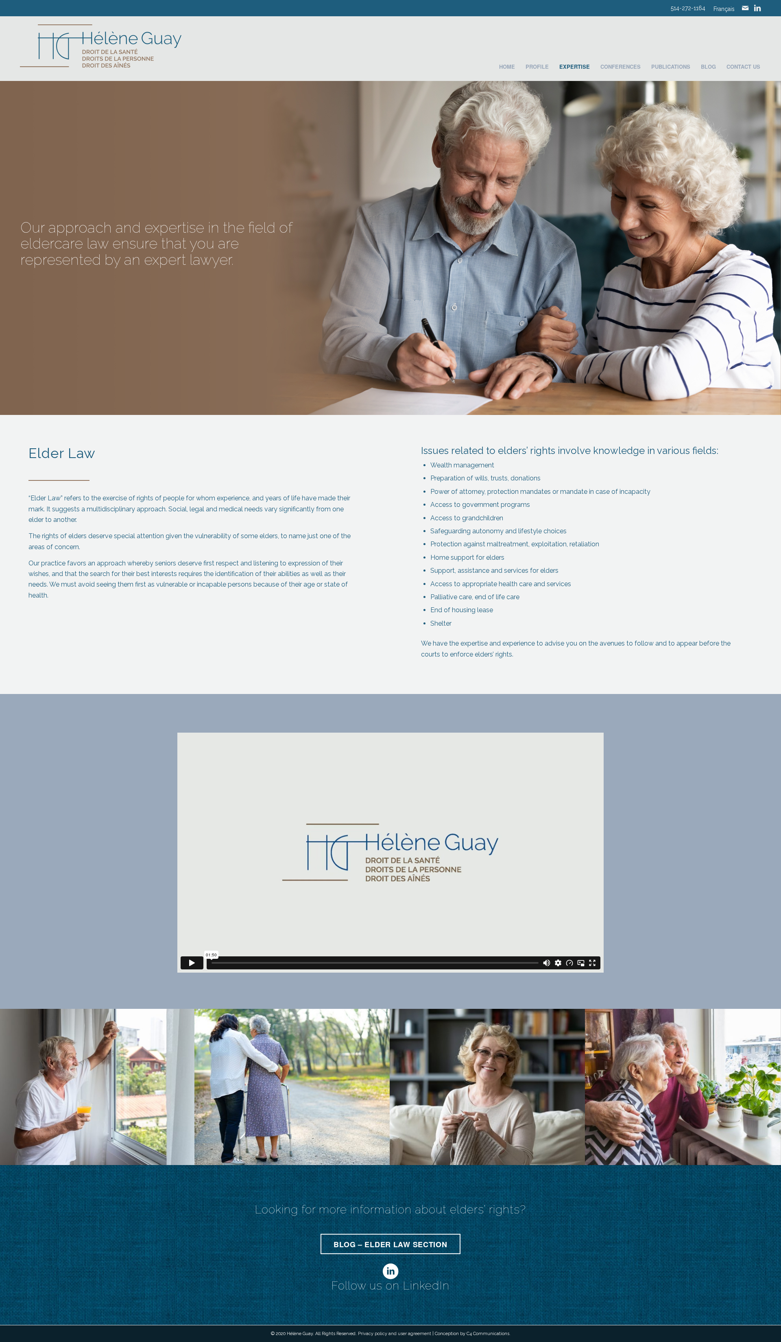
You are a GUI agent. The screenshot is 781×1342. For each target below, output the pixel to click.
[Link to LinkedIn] (757, 8)
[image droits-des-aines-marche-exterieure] (292, 1087)
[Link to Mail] (745, 8)
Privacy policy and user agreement (394, 1333)
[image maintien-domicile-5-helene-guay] (487, 1087)
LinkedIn (426, 1285)
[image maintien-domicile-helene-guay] (97, 1087)
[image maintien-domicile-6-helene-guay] (683, 1087)
